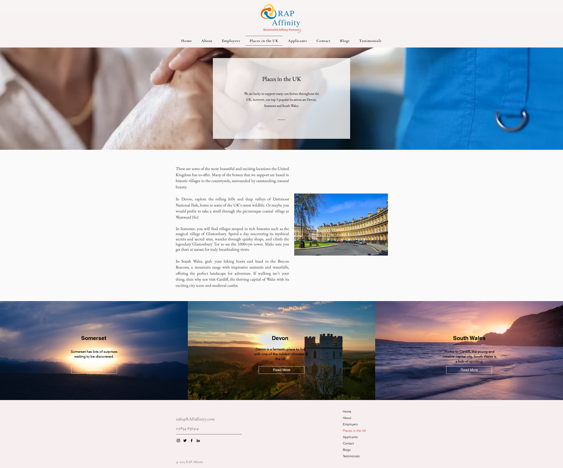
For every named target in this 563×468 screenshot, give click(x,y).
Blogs (347, 450)
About (347, 418)
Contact (348, 443)
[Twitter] (185, 440)
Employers (350, 424)
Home (347, 411)
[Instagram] (178, 440)
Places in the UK (354, 431)
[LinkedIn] (198, 440)
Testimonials (351, 456)
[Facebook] (191, 440)
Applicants (350, 437)
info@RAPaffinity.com (195, 419)
